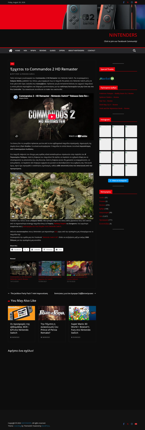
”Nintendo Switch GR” (50, 237)
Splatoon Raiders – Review (109, 97)
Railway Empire (60, 223)
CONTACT (91, 50)
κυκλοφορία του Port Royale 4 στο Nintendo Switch (42, 226)
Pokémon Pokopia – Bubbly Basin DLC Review (116, 93)
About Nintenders (76, 50)
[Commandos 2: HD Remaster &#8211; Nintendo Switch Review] (23, 268)
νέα (56, 232)
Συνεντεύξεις (104, 224)
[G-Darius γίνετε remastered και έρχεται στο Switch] (52, 268)
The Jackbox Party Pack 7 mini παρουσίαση (29, 293)
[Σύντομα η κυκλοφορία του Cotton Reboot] (80, 268)
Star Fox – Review (105, 101)
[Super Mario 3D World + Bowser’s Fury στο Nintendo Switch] (82, 307)
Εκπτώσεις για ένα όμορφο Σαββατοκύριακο (73, 293)
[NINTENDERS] (72, 6)
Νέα (25, 50)
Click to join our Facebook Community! (120, 41)
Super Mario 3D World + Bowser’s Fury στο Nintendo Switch (81, 328)
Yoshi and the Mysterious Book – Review (114, 108)
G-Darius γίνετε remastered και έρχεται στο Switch (50, 278)
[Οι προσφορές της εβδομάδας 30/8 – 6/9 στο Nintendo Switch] (21, 307)
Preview (102, 201)
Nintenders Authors (28, 74)
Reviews (43, 50)
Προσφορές (103, 220)
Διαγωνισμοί (104, 212)
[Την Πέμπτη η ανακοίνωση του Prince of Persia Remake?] (51, 307)
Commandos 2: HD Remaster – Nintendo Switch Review (21, 278)
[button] (105, 131)
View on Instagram (119, 181)
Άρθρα (33, 50)
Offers (62, 50)
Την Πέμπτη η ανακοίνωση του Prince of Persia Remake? (49, 328)
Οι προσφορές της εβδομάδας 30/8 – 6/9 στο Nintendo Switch (20, 328)
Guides (53, 50)
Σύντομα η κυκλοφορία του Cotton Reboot (77, 278)
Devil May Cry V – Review (108, 105)
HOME (17, 50)
